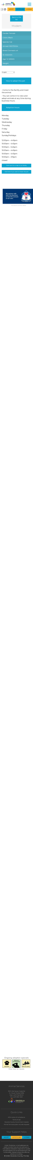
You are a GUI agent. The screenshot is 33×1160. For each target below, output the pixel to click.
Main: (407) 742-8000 (16, 1095)
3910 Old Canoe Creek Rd (16, 1091)
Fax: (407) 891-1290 (16, 1097)
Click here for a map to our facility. (16, 165)
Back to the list (16, 18)
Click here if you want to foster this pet (16, 172)
